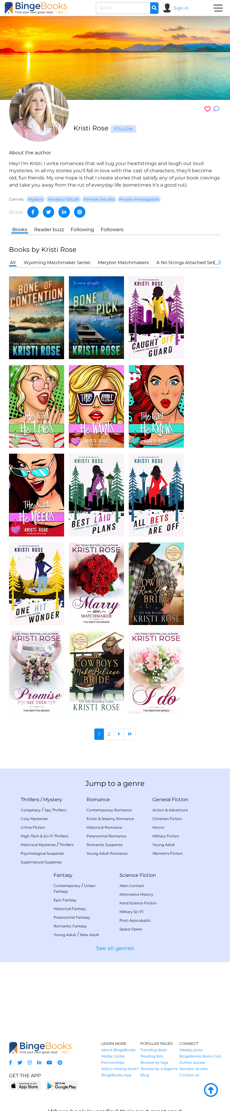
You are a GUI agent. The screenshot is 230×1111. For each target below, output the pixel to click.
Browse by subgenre (159, 1068)
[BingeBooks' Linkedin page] (39, 1063)
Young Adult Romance (107, 853)
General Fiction (170, 799)
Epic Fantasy (65, 900)
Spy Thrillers (55, 810)
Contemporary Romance (109, 810)
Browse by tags (154, 1062)
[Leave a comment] (217, 109)
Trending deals (153, 1050)
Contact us (189, 1075)
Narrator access (193, 1068)
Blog (144, 1075)
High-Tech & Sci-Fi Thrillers (44, 836)
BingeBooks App (116, 1075)
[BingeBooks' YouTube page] (49, 1063)
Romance (98, 799)
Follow (123, 129)
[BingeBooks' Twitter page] (19, 1063)
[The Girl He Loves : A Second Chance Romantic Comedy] (36, 406)
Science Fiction (137, 875)
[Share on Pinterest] (79, 212)
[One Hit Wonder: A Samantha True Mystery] (36, 583)
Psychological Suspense (42, 853)
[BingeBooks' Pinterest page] (60, 1063)
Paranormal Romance (106, 836)
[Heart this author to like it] (208, 109)
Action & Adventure (170, 810)
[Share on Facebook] (33, 212)
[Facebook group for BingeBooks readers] (10, 1063)
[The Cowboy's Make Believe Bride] (96, 672)
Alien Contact (131, 885)
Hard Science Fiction (138, 903)
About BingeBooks (118, 1050)
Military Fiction (165, 836)
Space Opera (130, 929)
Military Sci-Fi (131, 911)
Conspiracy (31, 810)
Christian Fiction (167, 818)
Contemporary (67, 885)
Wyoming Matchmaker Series (57, 262)
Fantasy (63, 875)
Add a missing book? (120, 1068)
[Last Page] (130, 734)
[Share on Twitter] (48, 212)
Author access (192, 1062)
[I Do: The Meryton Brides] (156, 672)
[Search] (154, 8)
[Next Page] (119, 734)
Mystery (52, 799)
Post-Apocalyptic (135, 920)
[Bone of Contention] (36, 317)
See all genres (115, 948)
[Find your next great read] (35, 7)
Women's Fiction (167, 853)
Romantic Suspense (104, 844)
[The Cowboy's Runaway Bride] (156, 583)
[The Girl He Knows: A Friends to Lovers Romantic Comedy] (156, 406)
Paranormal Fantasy (72, 917)
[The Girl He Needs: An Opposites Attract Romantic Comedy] (36, 495)
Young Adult (163, 844)
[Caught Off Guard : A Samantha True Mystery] (156, 317)
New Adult (89, 934)
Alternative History (136, 894)
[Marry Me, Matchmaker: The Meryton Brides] (96, 583)
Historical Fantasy (70, 908)
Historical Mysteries (38, 844)
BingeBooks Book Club (200, 1056)
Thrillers (30, 799)
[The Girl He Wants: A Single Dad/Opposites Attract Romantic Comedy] (96, 406)
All (13, 262)
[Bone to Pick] (96, 317)
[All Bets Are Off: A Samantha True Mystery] (156, 495)
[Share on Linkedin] (64, 212)
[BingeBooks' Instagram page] (30, 1063)
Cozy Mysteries (34, 818)
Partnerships (112, 1062)
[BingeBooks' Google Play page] (61, 1085)
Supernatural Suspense (41, 862)
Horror (158, 827)
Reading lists (151, 1056)
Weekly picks (190, 1050)
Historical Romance (104, 827)
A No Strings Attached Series (188, 262)
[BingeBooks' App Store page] (25, 1086)
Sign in (181, 8)
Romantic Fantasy (70, 926)
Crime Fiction (33, 827)
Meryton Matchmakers (123, 262)
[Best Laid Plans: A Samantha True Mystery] (96, 495)
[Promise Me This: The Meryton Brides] (36, 672)
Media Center (113, 1056)
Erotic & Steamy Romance (110, 818)
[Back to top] (211, 1090)
